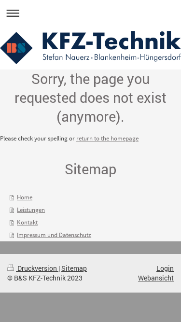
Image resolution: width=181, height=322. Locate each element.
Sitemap (74, 268)
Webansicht (156, 277)
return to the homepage (107, 138)
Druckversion (37, 268)
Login (165, 268)
